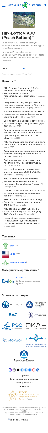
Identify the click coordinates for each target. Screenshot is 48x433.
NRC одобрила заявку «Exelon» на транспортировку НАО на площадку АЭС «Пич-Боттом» (22, 211)
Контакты (24, 386)
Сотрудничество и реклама (23, 379)
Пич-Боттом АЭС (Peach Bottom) (18, 35)
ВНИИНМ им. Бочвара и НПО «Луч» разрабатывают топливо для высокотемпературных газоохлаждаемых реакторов (22, 92)
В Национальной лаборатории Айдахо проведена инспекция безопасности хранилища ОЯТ (24, 114)
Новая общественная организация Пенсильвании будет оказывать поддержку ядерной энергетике (22, 221)
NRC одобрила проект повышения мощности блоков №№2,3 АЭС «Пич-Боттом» (23, 172)
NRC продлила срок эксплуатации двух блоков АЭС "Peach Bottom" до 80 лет (24, 143)
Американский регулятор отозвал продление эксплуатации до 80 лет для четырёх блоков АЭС (24, 105)
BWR (12, 245)
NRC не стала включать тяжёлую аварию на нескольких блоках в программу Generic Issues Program (22, 181)
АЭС (24, 68)
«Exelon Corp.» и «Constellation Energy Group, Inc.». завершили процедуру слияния (23, 202)
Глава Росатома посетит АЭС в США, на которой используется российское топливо (24, 193)
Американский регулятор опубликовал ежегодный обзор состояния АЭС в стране (24, 154)
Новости (7, 81)
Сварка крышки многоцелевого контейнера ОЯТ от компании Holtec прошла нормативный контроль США (23, 134)
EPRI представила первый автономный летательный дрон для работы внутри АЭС (24, 123)
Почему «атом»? (24, 382)
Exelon (19, 277)
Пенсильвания (18, 262)
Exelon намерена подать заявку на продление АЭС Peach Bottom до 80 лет (22, 163)
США (12, 254)
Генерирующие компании (29, 281)
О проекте (24, 375)
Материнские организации (19, 270)
